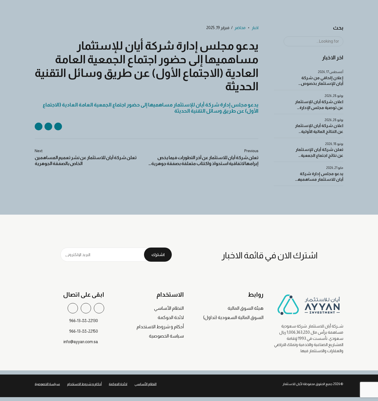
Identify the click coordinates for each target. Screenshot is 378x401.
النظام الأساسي (169, 308)
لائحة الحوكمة (171, 317)
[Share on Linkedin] (38, 126)
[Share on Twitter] (48, 126)
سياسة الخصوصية (166, 336)
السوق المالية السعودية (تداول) (233, 317)
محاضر (240, 27)
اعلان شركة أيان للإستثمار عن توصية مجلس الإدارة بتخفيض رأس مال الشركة (319, 107)
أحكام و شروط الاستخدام (160, 326)
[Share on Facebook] (58, 126)
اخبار (255, 27)
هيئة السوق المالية (246, 308)
